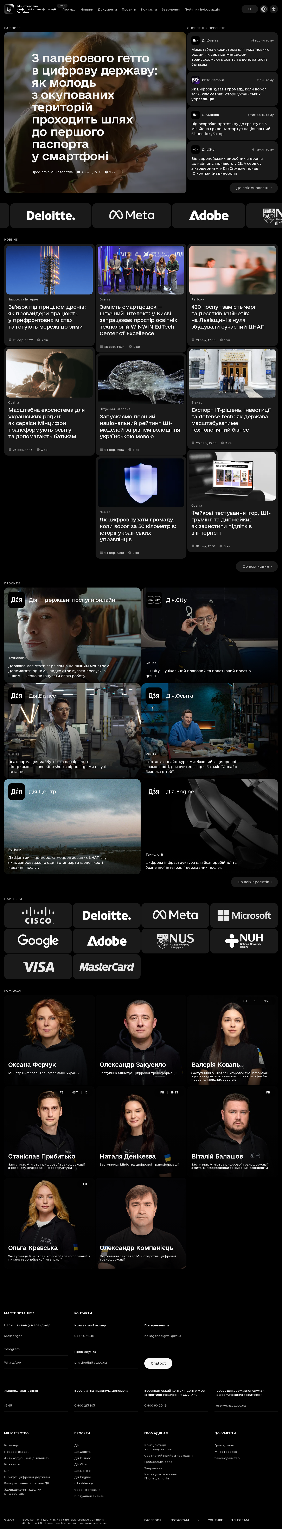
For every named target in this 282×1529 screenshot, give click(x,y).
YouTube (215, 1520)
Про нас (69, 9)
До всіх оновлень (252, 188)
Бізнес (196, 402)
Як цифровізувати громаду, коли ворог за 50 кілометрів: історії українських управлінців (228, 94)
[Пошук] (250, 9)
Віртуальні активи (89, 1496)
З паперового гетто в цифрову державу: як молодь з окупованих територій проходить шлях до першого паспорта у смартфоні (95, 107)
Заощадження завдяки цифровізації (22, 1491)
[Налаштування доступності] (274, 9)
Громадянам (156, 1433)
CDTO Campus (213, 80)
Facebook (152, 1520)
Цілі (7, 1470)
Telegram (12, 1349)
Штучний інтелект (115, 409)
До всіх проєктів (253, 882)
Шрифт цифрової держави (27, 1477)
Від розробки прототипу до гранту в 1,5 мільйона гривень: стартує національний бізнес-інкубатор (230, 129)
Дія (76, 1445)
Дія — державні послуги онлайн (72, 600)
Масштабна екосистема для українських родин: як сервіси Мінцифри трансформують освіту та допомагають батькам (230, 56)
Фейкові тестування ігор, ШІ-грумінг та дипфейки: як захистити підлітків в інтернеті (231, 523)
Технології (17, 658)
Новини (87, 9)
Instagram (179, 1520)
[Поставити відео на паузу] (276, 224)
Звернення (171, 9)
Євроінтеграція (87, 1489)
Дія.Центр (42, 791)
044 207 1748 (84, 1336)
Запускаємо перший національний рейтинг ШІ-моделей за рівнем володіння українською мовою (140, 426)
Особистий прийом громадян (168, 1455)
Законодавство (227, 1458)
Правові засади (17, 1451)
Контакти (149, 9)
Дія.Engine (180, 791)
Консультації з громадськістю (158, 1447)
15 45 (8, 1405)
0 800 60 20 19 (155, 1405)
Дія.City (208, 149)
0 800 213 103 (84, 1405)
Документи (107, 9)
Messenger (13, 1336)
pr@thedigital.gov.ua (90, 1362)
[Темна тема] (264, 9)
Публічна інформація (202, 9)
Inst (266, 1001)
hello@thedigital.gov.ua (162, 1336)
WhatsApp (12, 1362)
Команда (11, 1445)
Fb (245, 1001)
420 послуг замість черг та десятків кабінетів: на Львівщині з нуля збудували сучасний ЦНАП (228, 317)
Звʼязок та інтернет (24, 299)
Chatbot (158, 1363)
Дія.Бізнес (210, 114)
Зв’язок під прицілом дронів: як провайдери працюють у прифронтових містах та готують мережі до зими (47, 317)
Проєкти (129, 9)
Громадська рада (158, 1462)
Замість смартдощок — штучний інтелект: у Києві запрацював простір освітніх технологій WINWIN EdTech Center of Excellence (138, 320)
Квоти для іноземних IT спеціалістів (161, 1476)
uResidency (83, 1483)
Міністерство (16, 1433)
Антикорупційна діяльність (27, 1458)
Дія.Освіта (210, 40)
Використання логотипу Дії (26, 1483)
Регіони (197, 299)
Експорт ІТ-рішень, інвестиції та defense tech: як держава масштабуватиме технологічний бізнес (231, 420)
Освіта (13, 402)
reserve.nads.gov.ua (230, 1405)
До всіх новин (256, 566)
